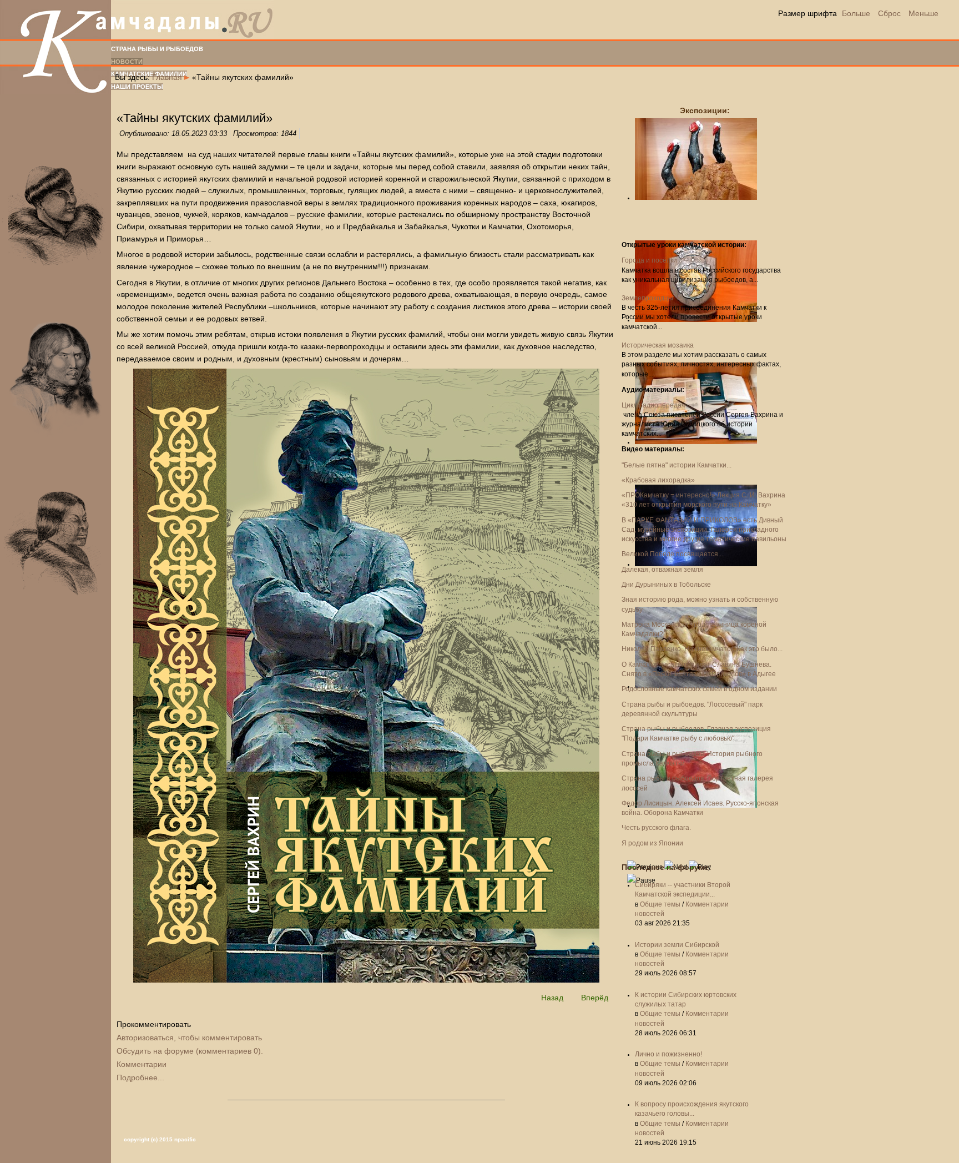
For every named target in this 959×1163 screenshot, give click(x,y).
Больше (856, 13)
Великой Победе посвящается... (672, 554)
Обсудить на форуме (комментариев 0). (190, 1050)
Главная (167, 77)
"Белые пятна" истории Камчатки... (676, 465)
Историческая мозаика (658, 345)
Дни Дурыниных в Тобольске (666, 584)
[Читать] (366, 979)
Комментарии (141, 1064)
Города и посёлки (649, 260)
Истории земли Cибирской (677, 945)
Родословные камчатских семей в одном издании (699, 689)
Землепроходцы (647, 298)
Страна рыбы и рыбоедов (157, 49)
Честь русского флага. (656, 827)
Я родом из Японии (652, 843)
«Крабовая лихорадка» (658, 480)
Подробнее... (140, 1077)
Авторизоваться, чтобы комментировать (189, 1037)
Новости (127, 61)
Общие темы (660, 904)
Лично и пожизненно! (668, 1054)
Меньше (923, 13)
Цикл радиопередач (653, 405)
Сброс (889, 13)
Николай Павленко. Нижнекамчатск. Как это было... (702, 649)
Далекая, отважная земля (662, 569)
